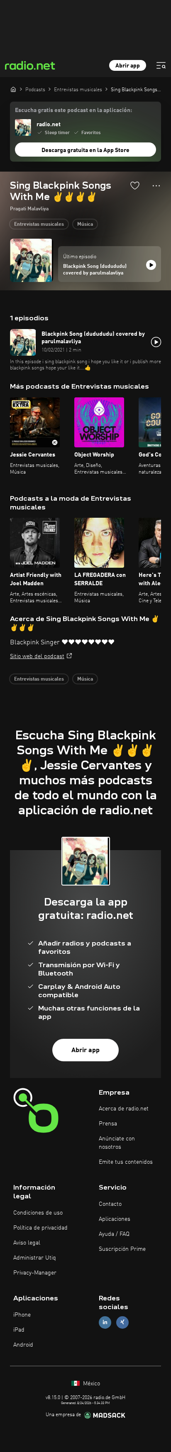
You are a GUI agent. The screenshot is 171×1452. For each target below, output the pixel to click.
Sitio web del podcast (37, 656)
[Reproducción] (151, 265)
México (90, 1384)
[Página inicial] (13, 89)
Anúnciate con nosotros (117, 1143)
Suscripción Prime (122, 1249)
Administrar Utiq (34, 1258)
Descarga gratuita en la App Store (85, 150)
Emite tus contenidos (126, 1162)
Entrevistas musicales (39, 224)
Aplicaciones (114, 1219)
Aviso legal (26, 1243)
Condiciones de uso (38, 1213)
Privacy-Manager (34, 1273)
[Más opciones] (156, 186)
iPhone (22, 1315)
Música (85, 224)
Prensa (108, 1124)
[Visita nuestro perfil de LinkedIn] (105, 1322)
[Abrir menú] (161, 65)
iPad (18, 1330)
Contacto (110, 1204)
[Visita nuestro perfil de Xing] (122, 1322)
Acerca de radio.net (124, 1109)
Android (23, 1345)
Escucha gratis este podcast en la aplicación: (73, 110)
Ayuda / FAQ (114, 1234)
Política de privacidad (40, 1228)
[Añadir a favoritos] (135, 185)
